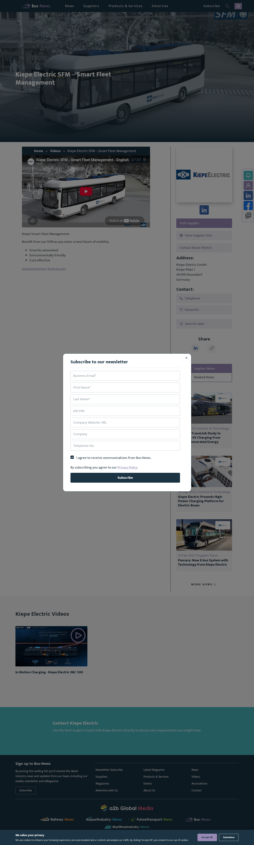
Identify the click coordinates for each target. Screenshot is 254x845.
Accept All (207, 837)
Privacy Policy (127, 467)
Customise (228, 837)
